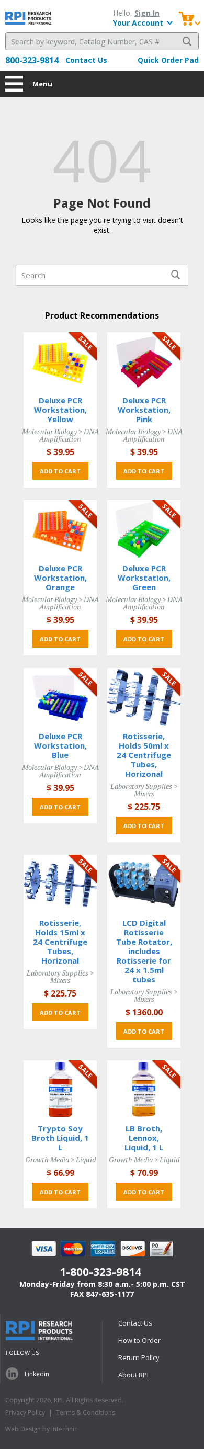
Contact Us (86, 60)
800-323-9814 (32, 60)
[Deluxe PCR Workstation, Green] (144, 529)
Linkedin (37, 1373)
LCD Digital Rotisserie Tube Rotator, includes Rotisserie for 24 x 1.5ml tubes (144, 951)
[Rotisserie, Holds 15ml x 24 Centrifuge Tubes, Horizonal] (60, 883)
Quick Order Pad (168, 60)
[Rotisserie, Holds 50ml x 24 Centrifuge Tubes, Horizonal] (143, 696)
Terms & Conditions (85, 1412)
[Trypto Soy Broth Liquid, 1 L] (60, 1089)
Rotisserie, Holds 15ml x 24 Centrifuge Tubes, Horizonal (60, 942)
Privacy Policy (25, 1412)
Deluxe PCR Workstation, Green (144, 577)
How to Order (139, 1340)
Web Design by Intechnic (41, 1428)
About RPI (133, 1374)
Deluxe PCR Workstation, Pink (144, 409)
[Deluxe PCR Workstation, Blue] (60, 696)
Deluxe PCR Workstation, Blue (60, 745)
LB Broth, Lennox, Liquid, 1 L (143, 1137)
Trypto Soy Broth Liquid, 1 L (60, 1137)
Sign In (147, 13)
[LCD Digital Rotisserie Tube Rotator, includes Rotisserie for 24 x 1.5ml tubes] (143, 883)
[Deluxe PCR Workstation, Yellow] (60, 361)
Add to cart (60, 471)
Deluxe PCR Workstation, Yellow (60, 409)
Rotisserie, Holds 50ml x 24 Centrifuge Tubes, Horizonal (144, 755)
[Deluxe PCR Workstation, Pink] (144, 361)
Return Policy (139, 1357)
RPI (28, 18)
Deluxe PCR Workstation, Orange (60, 577)
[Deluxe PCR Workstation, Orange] (60, 529)
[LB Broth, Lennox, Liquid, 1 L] (144, 1089)
